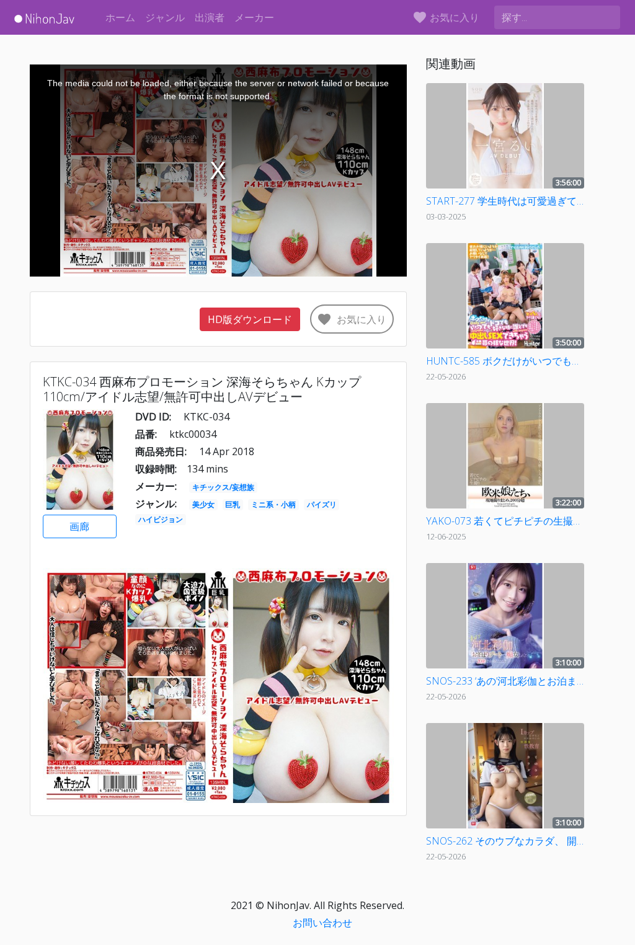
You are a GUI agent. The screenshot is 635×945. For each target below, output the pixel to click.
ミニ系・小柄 (273, 504)
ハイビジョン (160, 519)
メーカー (254, 17)
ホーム (120, 17)
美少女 (203, 504)
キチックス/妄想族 (223, 487)
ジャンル (165, 17)
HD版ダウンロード (250, 319)
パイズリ (322, 504)
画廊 (79, 526)
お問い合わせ (322, 922)
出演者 (209, 17)
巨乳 (232, 504)
